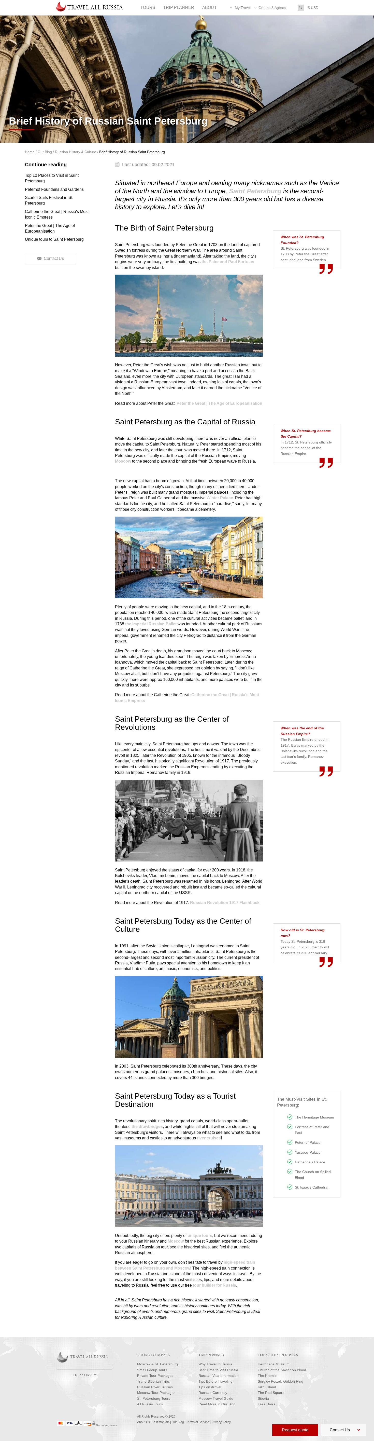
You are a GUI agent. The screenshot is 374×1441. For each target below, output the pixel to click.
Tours (147, 7)
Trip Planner (178, 7)
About (209, 7)
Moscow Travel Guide (215, 1398)
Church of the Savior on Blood (282, 1370)
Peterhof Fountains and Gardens (54, 189)
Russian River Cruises (155, 1387)
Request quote (295, 1430)
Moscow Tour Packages (156, 1393)
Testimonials (160, 1422)
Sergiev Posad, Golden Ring (280, 1381)
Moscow (123, 461)
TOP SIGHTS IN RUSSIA (278, 1355)
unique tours (200, 1235)
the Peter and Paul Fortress (228, 262)
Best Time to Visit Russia (218, 1370)
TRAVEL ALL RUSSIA (89, 1357)
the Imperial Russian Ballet (151, 624)
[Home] (61, 8)
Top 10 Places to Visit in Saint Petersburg (52, 178)
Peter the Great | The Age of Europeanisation (50, 228)
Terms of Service (197, 1422)
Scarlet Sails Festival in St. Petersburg (49, 200)
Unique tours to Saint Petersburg (54, 239)
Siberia (263, 1398)
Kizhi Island (267, 1387)
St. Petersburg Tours (153, 1398)
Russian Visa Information (218, 1375)
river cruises (209, 1138)
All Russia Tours (150, 1404)
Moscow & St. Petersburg (157, 1364)
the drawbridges (147, 1126)
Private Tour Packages (155, 1375)
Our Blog (178, 1422)
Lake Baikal (267, 1404)
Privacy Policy (221, 1422)
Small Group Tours (152, 1370)
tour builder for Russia (214, 1285)
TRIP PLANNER (211, 1355)
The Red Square (271, 1393)
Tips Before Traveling (215, 1381)
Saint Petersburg (255, 191)
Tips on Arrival (209, 1387)
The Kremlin (267, 1375)
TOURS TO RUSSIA (153, 1355)
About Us (143, 1422)
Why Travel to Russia (215, 1364)
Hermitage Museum (274, 1364)
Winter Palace (220, 498)
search (301, 7)
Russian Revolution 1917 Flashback (225, 902)
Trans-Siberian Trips (153, 1381)
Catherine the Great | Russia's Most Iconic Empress (57, 214)
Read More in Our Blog (217, 1404)
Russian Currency (212, 1393)
